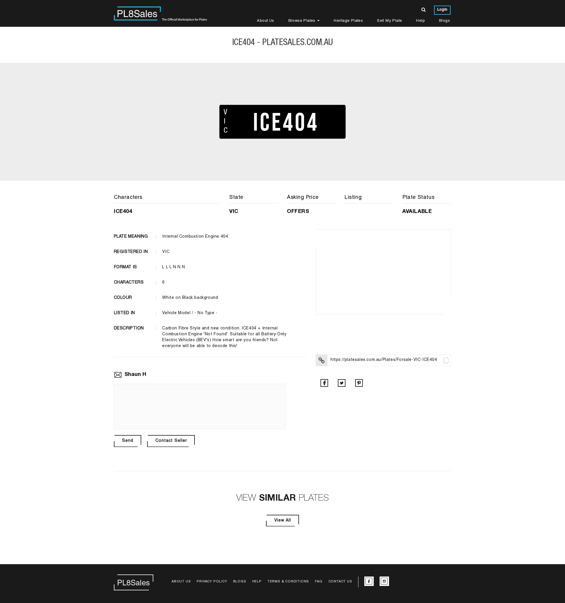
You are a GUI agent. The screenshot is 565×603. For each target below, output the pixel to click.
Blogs (444, 21)
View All (282, 521)
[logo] (160, 13)
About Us (265, 21)
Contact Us (340, 581)
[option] (383, 272)
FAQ (318, 581)
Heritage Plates (348, 21)
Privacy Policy (212, 581)
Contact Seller (171, 441)
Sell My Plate (389, 21)
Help (420, 21)
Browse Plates (302, 21)
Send (127, 441)
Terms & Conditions (288, 581)
